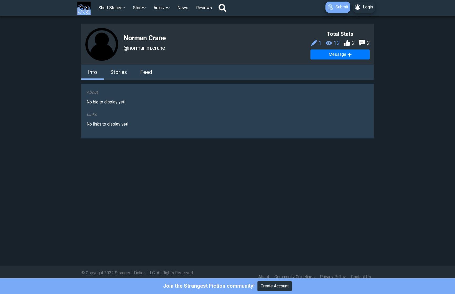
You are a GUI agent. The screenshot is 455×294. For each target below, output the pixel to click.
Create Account (275, 286)
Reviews (204, 8)
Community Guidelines (294, 277)
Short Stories (110, 8)
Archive (160, 8)
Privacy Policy (333, 277)
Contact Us (361, 277)
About (263, 277)
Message (337, 54)
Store (138, 8)
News (182, 8)
